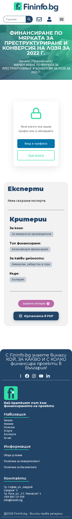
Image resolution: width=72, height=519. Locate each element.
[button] (61, 19)
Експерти (10, 434)
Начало (8, 420)
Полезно (9, 427)
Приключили (41, 61)
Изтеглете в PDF (38, 316)
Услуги (8, 430)
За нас (8, 438)
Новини (8, 424)
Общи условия (13, 455)
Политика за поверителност (22, 461)
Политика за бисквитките (20, 467)
